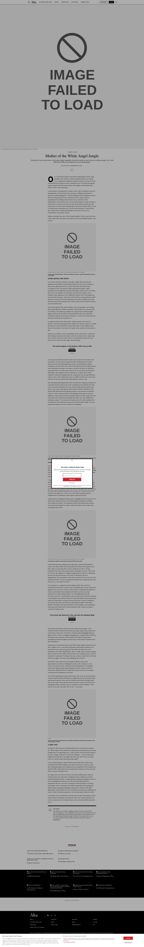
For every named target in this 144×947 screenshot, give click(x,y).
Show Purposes (128, 942)
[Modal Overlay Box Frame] (72, 473)
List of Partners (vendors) (69, 942)
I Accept (128, 938)
